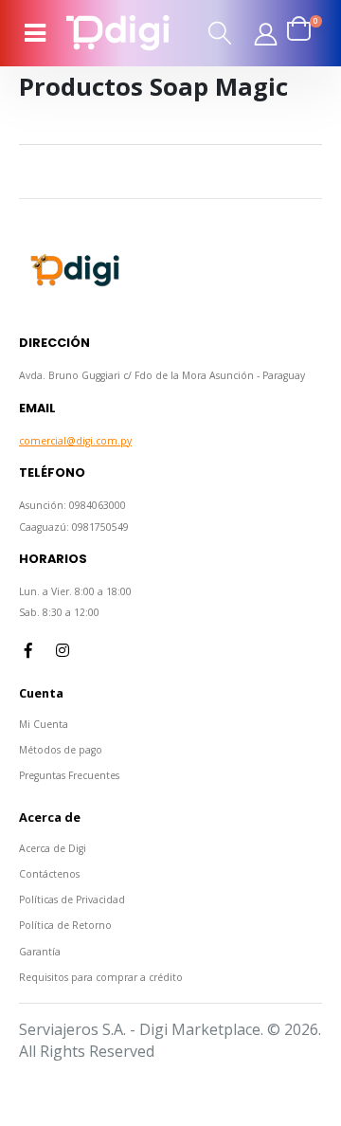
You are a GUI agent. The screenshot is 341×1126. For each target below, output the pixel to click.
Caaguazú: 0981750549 (74, 527)
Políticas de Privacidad (72, 899)
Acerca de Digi (52, 848)
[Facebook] (28, 650)
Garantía (40, 951)
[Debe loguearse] (265, 33)
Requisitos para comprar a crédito (101, 977)
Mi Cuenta (43, 724)
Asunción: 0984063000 (72, 505)
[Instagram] (62, 650)
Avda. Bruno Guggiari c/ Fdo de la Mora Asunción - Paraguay (162, 375)
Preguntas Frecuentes (69, 775)
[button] (221, 32)
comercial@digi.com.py (75, 440)
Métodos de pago (60, 749)
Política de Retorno (65, 925)
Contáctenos (49, 874)
